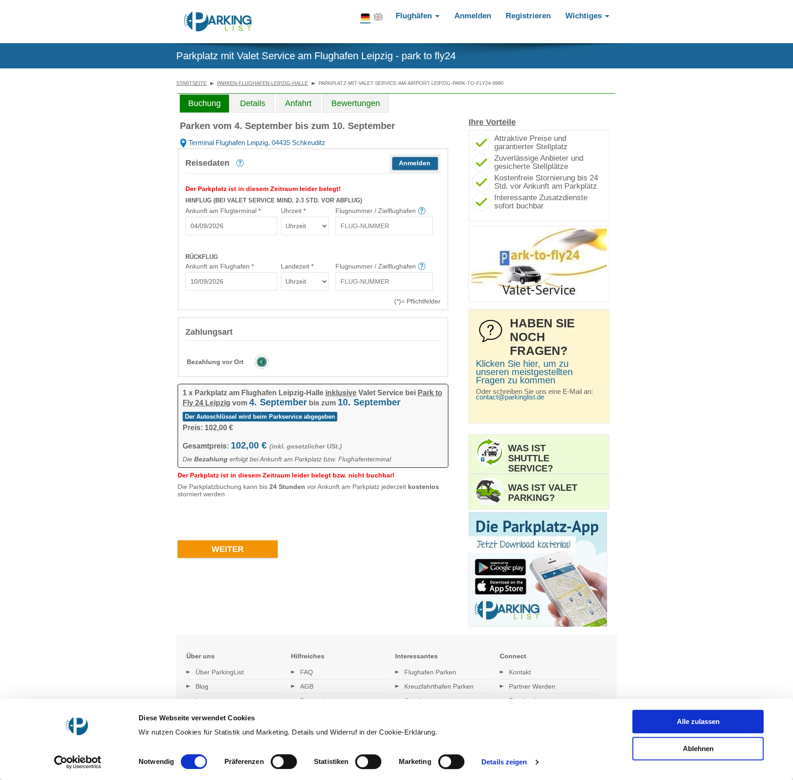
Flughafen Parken (430, 672)
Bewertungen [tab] (355, 103)
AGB (306, 686)
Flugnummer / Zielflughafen (375, 210)
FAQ (306, 672)
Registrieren (528, 15)
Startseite (191, 83)
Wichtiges (584, 15)
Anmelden (472, 15)
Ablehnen (698, 748)
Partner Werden (532, 686)
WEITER (228, 549)
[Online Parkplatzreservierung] (218, 21)
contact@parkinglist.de (510, 397)
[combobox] (231, 226)
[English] (378, 17)
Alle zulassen (698, 721)
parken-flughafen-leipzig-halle (262, 83)
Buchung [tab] (204, 103)
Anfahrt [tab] (298, 103)
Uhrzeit (293, 210)
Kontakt (520, 672)
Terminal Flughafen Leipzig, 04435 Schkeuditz (256, 142)
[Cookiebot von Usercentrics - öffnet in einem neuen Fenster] (78, 762)
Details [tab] (252, 103)
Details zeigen (504, 762)
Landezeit (297, 266)
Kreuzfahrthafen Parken (439, 686)
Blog (201, 686)
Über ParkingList (219, 672)
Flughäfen (415, 15)
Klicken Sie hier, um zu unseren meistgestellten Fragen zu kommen (524, 371)
